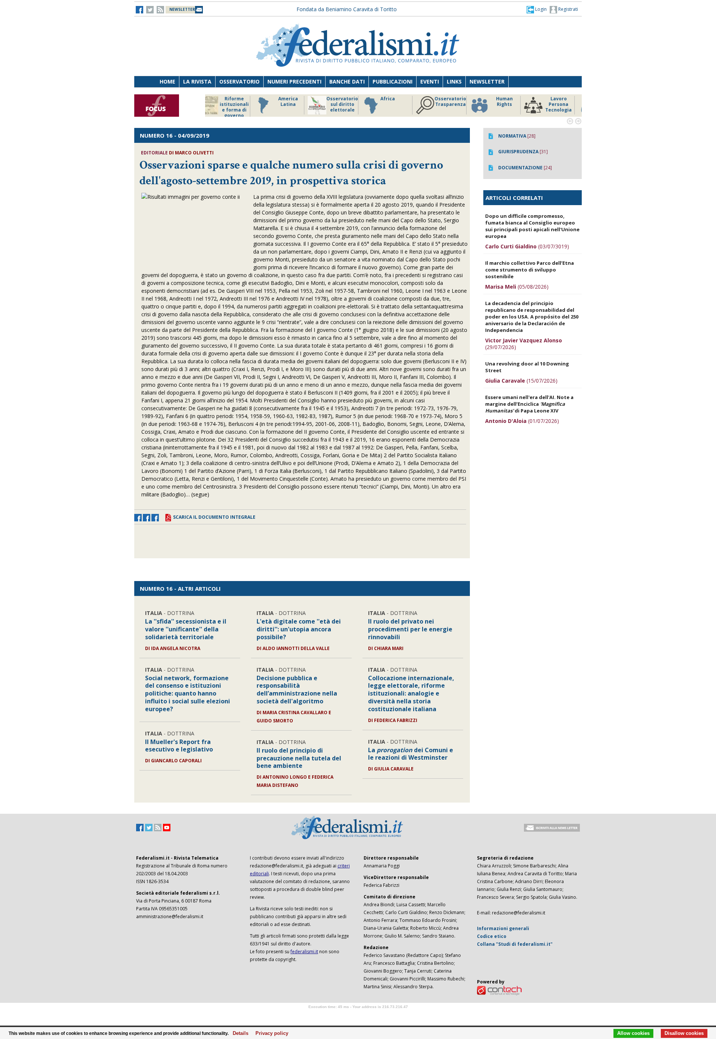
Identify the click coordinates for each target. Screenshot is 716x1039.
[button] (536, 9)
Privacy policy (270, 1033)
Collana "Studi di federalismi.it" (515, 944)
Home (167, 81)
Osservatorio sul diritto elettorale (294, 104)
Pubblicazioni (392, 81)
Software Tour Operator (358, 1015)
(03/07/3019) (527, 246)
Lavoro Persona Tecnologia (510, 104)
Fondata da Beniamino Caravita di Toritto (346, 9)
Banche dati (347, 81)
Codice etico (491, 936)
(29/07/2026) (523, 344)
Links (454, 81)
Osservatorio (239, 81)
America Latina (240, 101)
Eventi (429, 81)
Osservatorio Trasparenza (402, 101)
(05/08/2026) (517, 286)
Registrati (567, 9)
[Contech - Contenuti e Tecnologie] (499, 990)
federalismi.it (304, 951)
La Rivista (197, 81)
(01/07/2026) (522, 420)
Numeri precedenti (294, 81)
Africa (340, 99)
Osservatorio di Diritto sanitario (565, 104)
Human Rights (456, 101)
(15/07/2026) (521, 380)
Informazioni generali (503, 928)
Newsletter (487, 81)
